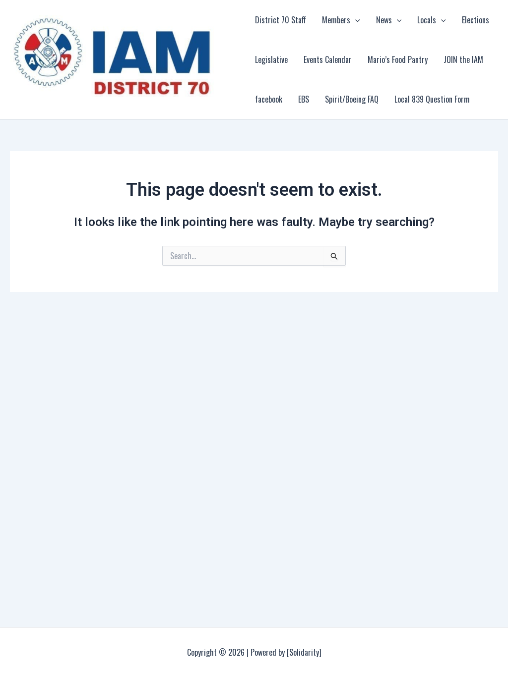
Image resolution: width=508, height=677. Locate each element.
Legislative (271, 59)
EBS (303, 99)
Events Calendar (328, 59)
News (384, 20)
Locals (426, 20)
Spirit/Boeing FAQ (352, 99)
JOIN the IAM (463, 59)
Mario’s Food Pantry (398, 59)
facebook (268, 99)
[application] (355, 20)
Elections (475, 20)
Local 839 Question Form (432, 99)
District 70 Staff (280, 20)
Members (336, 20)
